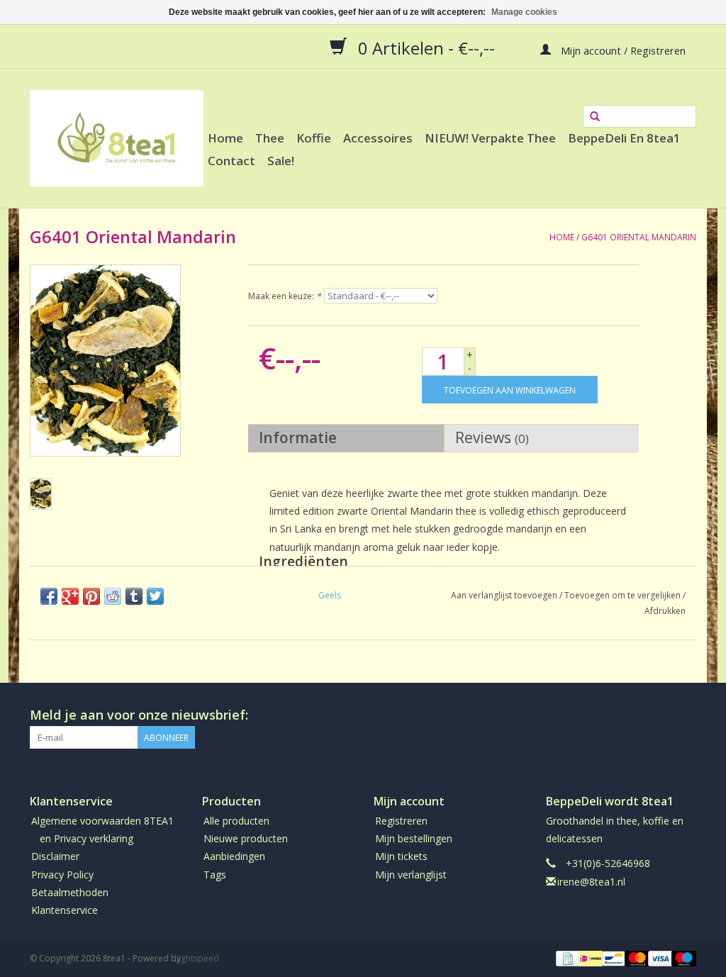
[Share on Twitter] (155, 596)
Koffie (313, 138)
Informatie (298, 437)
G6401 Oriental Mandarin (638, 237)
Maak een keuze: (284, 296)
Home (225, 138)
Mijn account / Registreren (622, 50)
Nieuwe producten (245, 838)
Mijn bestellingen (413, 838)
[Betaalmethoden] (566, 957)
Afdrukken (665, 611)
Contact (231, 160)
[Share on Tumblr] (134, 596)
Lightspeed (196, 958)
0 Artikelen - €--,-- (426, 47)
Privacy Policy (62, 874)
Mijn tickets (401, 856)
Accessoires (378, 138)
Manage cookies (524, 12)
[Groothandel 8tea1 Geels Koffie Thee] (116, 138)
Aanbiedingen (234, 856)
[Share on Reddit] (112, 596)
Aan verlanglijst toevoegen (504, 595)
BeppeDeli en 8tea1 (624, 138)
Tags (214, 874)
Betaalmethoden (69, 892)
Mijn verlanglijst (411, 874)
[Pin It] (91, 596)
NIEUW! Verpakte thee (490, 138)
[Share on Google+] (70, 596)
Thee (269, 138)
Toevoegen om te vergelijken (623, 595)
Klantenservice (64, 910)
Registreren (401, 820)
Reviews (492, 437)
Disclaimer (55, 856)
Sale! (280, 160)
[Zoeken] (595, 117)
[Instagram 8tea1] (685, 715)
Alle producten (236, 820)
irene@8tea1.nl (591, 881)
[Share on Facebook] (48, 596)
